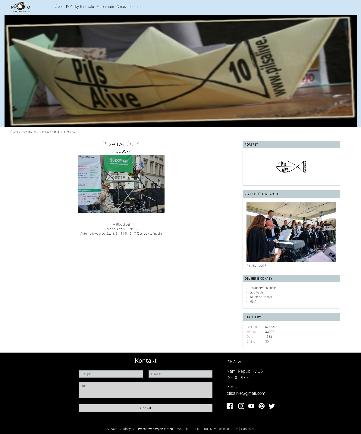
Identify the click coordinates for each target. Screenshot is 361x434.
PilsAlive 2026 (256, 266)
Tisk (196, 429)
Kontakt (134, 6)
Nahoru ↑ (248, 429)
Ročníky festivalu (80, 6)
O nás (121, 6)
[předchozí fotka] (20, 185)
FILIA (253, 301)
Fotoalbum (105, 6)
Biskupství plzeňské (263, 288)
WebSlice (183, 429)
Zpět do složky (115, 229)
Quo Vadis (257, 292)
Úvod (59, 6)
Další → (132, 229)
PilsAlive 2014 (49, 132)
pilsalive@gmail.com (246, 393)
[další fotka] (222, 185)
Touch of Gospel (261, 297)
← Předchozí (121, 224)
